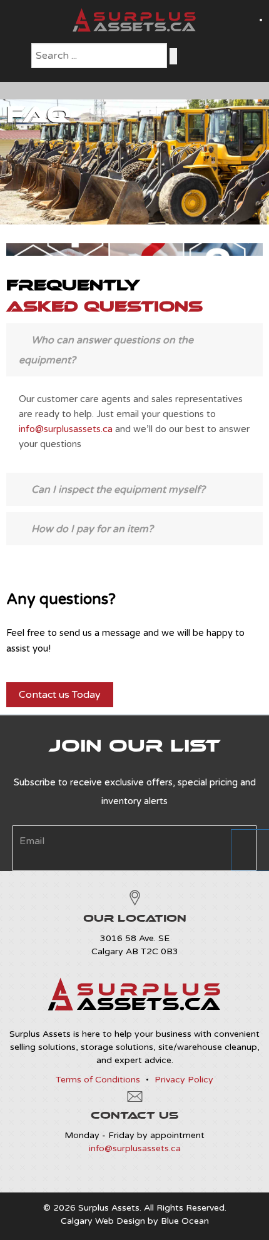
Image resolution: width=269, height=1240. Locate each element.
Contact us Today (60, 694)
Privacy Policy (184, 1079)
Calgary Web (87, 1221)
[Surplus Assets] (134, 29)
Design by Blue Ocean (162, 1221)
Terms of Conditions (98, 1079)
